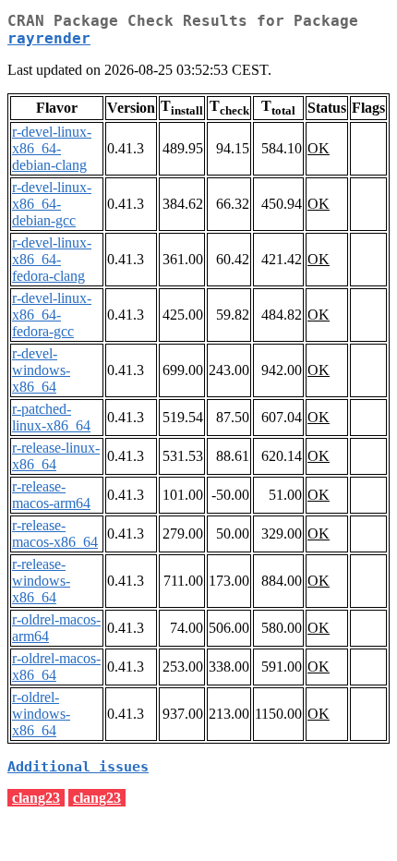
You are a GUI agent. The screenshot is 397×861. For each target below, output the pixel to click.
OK (318, 148)
